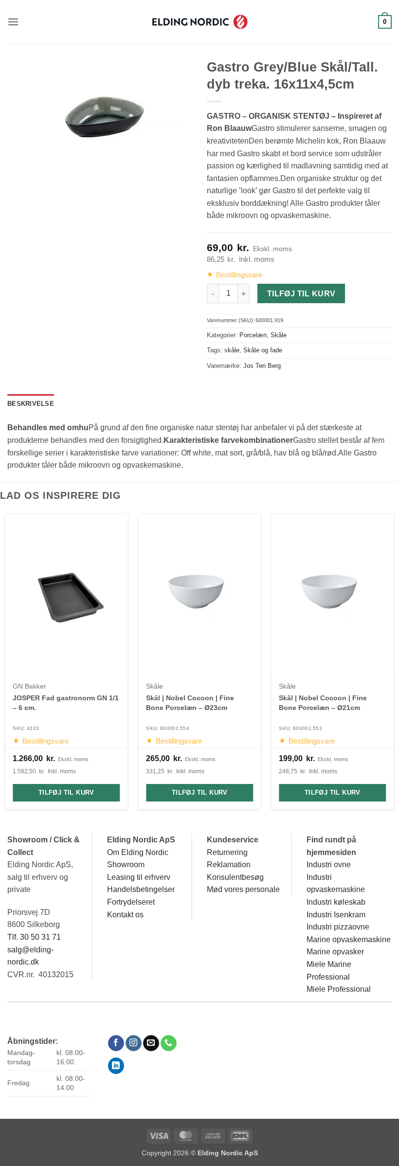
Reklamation (229, 864)
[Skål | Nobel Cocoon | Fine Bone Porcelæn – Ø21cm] (332, 595)
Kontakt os (125, 915)
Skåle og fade (262, 350)
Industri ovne (329, 864)
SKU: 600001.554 (167, 728)
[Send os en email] (151, 1043)
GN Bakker (30, 686)
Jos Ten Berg (262, 365)
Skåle (279, 335)
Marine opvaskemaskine (349, 939)
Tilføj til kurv (301, 294)
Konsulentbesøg (235, 877)
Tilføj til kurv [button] (66, 792)
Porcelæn (253, 335)
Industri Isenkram (336, 915)
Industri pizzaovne (338, 927)
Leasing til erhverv (138, 877)
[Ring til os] (169, 1043)
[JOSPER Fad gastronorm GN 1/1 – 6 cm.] (66, 595)
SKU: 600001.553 (300, 728)
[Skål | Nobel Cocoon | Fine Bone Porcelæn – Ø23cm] (199, 595)
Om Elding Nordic (137, 852)
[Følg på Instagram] (134, 1043)
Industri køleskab (336, 902)
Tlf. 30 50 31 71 (34, 937)
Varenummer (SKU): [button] (245, 320)
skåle (231, 350)
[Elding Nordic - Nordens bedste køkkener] (199, 22)
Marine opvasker (335, 951)
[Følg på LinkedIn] (116, 1065)
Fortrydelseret (131, 902)
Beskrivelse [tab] (30, 403)
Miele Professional (339, 989)
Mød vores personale (243, 889)
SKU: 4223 (26, 728)
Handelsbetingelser (141, 889)
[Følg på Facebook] (116, 1043)
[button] (13, 22)
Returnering (227, 852)
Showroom (126, 864)
